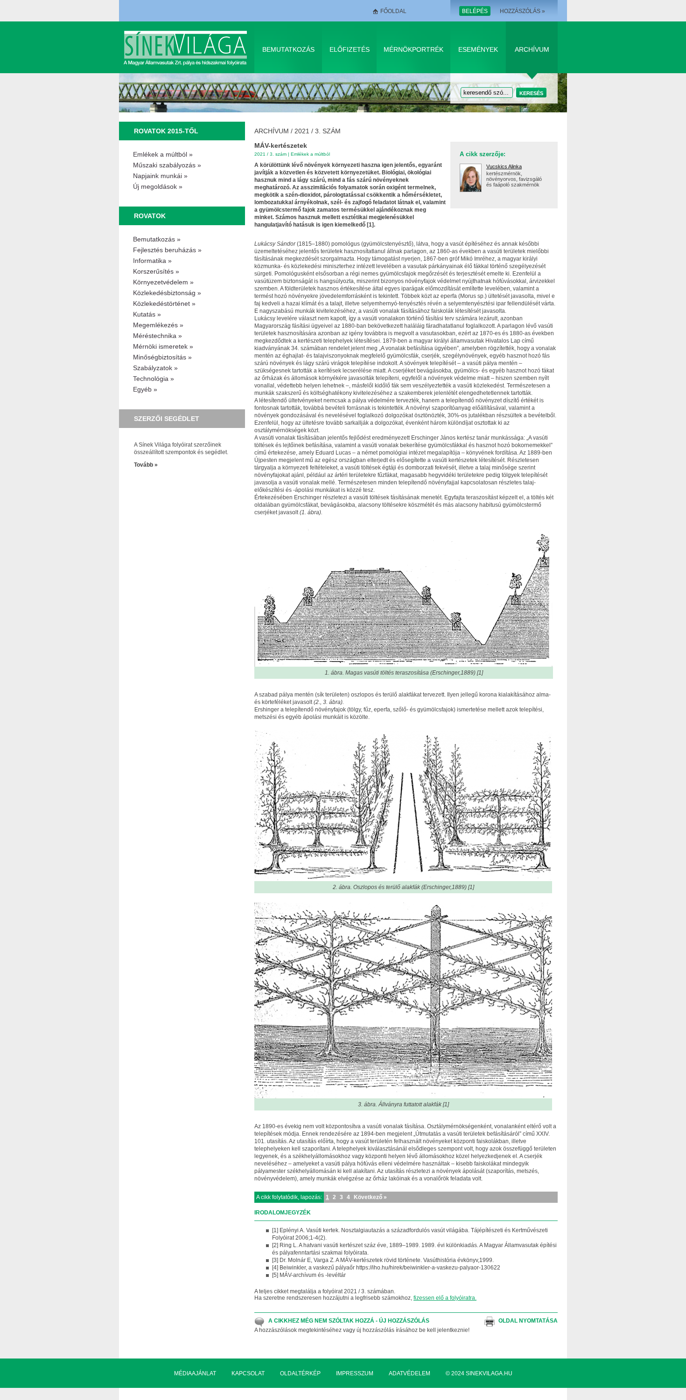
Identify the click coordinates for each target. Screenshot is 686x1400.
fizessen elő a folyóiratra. (444, 1298)
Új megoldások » (157, 186)
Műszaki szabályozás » (167, 165)
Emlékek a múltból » (163, 154)
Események (478, 49)
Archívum (532, 49)
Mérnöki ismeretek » (163, 346)
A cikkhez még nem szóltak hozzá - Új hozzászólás (348, 1320)
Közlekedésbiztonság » (167, 293)
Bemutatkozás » (157, 239)
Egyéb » (145, 389)
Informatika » (152, 260)
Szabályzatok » (155, 368)
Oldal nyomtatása (528, 1320)
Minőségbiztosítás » (162, 357)
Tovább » (146, 465)
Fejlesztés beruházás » (167, 250)
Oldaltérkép (300, 1373)
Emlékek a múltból (310, 154)
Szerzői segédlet (166, 418)
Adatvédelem (409, 1373)
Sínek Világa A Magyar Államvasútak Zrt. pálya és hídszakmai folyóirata (187, 47)
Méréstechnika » (157, 335)
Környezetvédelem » (163, 282)
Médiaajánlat (195, 1373)
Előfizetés (349, 49)
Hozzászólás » (522, 11)
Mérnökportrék (413, 49)
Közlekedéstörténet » (164, 303)
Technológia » (153, 378)
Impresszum (354, 1373)
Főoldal (393, 11)
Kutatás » (147, 314)
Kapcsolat (248, 1373)
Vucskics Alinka (504, 166)
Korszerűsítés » (156, 271)
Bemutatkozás (288, 49)
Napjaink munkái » (160, 175)
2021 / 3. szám (317, 131)
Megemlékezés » (158, 325)
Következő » (370, 1197)
